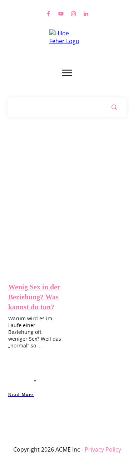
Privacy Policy (103, 449)
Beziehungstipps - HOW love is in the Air (38, 230)
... (40, 345)
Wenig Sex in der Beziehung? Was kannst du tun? (34, 297)
